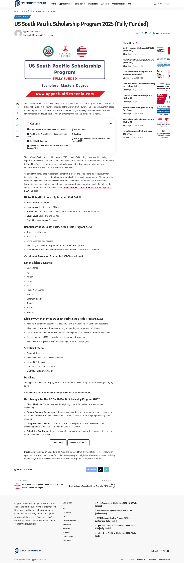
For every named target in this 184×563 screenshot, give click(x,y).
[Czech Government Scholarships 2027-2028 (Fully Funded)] (163, 51)
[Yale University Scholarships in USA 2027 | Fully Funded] (163, 111)
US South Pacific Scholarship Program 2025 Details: (47, 129)
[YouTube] (168, 551)
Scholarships (22, 17)
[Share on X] (146, 33)
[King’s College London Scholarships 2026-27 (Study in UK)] (163, 122)
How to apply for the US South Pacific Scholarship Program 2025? (91, 139)
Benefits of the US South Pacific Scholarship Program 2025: (47, 135)
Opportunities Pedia (30, 31)
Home (16, 11)
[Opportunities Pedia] (30, 4)
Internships (126, 78)
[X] (164, 551)
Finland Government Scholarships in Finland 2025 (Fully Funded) (60, 392)
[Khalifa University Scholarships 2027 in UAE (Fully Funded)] (163, 63)
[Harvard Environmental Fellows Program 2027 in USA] (163, 134)
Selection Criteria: (80, 129)
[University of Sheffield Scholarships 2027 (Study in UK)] (163, 99)
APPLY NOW (58, 442)
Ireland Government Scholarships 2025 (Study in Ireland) (56, 256)
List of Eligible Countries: (38, 141)
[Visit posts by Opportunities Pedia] (18, 33)
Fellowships (127, 137)
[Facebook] (161, 551)
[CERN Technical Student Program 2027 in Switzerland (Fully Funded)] (163, 75)
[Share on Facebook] (142, 33)
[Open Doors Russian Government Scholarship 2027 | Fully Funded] (163, 87)
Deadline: (77, 134)
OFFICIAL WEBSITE (78, 442)
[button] (155, 4)
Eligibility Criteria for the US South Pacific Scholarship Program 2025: (47, 146)
